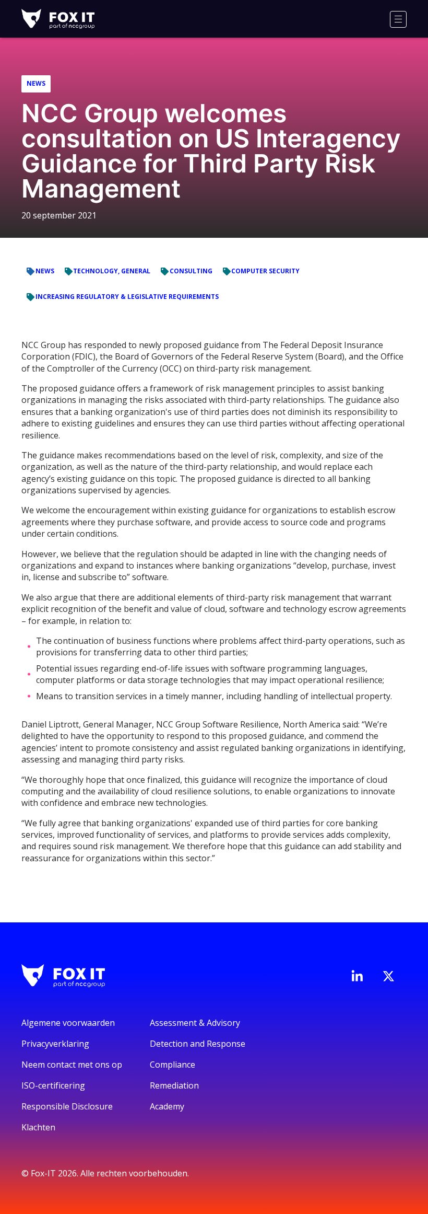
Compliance (172, 1064)
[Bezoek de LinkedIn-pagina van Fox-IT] (357, 975)
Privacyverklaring (55, 1043)
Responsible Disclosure (67, 1106)
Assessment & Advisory (195, 1022)
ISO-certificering (53, 1085)
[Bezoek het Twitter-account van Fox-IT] (388, 976)
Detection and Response (197, 1043)
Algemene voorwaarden (68, 1022)
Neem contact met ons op (71, 1064)
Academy (167, 1106)
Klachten (38, 1127)
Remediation (174, 1085)
